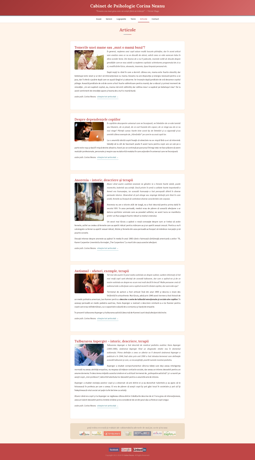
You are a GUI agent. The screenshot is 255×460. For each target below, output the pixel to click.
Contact (155, 19)
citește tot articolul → (107, 96)
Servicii (109, 19)
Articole (143, 19)
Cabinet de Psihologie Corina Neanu (127, 6)
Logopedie (121, 19)
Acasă (98, 19)
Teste (133, 19)
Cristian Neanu (128, 455)
